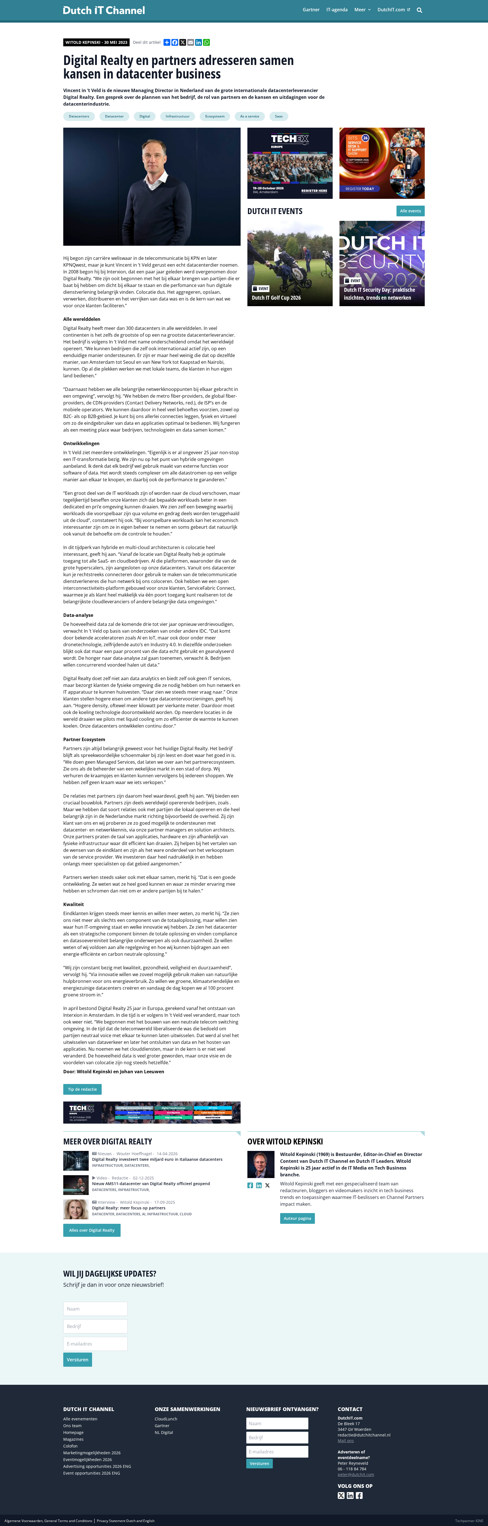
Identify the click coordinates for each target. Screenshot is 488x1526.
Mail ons (346, 1440)
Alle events (410, 211)
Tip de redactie (82, 1089)
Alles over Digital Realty (92, 1230)
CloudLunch (166, 1418)
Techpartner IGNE (469, 1520)
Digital (145, 116)
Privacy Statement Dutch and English (125, 1520)
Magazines (73, 1439)
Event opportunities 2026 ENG (91, 1473)
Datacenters (79, 116)
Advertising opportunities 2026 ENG (97, 1466)
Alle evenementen (80, 1418)
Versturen (77, 1360)
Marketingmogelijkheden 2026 (92, 1452)
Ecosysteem (215, 116)
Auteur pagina (297, 1218)
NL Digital (164, 1432)
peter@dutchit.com (356, 1474)
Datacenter (114, 116)
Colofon (70, 1446)
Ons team (72, 1425)
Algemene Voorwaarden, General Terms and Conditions (49, 1520)
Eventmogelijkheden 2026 (87, 1459)
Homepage (73, 1432)
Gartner (162, 1425)
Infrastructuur (177, 116)
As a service (249, 116)
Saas (279, 116)
